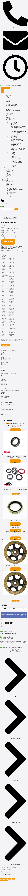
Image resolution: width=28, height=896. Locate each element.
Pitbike (8, 101)
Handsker (8, 174)
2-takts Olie (9, 108)
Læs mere (15, 494)
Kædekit (13, 151)
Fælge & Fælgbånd (16, 138)
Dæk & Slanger (15, 134)
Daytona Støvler (10, 173)
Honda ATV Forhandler (6, 412)
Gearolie (3, 379)
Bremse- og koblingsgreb (18, 126)
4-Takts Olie (9, 109)
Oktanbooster (10, 118)
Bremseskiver (15, 130)
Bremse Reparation (16, 127)
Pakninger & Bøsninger (17, 158)
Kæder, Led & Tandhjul (17, 149)
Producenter (12, 188)
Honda (4, 99)
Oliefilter (13, 157)
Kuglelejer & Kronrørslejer (18, 148)
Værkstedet (6, 180)
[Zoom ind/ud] (2, 879)
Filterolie (3, 377)
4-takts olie (3, 386)
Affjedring (14, 122)
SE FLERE (5, 345)
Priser (7, 183)
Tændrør (13, 165)
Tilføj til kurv (8, 241)
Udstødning (9, 170)
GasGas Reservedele (17, 139)
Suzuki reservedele (16, 162)
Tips (9, 194)
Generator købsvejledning (7, 409)
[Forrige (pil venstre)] (2, 880)
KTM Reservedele (16, 147)
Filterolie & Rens (10, 112)
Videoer (10, 193)
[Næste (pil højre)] (6, 880)
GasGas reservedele (5, 397)
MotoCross (14, 154)
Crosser (8, 100)
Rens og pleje (4, 388)
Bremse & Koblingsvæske (13, 110)
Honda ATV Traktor (5, 414)
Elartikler (13, 135)
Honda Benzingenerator (6, 407)
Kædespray (9, 116)
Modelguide (6, 179)
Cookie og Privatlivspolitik (15, 189)
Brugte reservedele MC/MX (18, 131)
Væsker (5, 106)
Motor (12, 156)
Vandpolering (12, 192)
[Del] (9, 879)
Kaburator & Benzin (16, 143)
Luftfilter (13, 152)
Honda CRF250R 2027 (12, 103)
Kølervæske (9, 117)
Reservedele (6, 121)
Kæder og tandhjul (5, 369)
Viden (10, 196)
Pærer (13, 160)
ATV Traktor (9, 98)
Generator (9, 95)
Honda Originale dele (12, 105)
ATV (7, 96)
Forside (3, 217)
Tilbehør (8, 175)
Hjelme (8, 171)
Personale (9, 184)
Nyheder (8, 191)
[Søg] (16, 209)
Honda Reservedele (5, 396)
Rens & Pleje (9, 119)
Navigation (9, 169)
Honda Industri (6, 94)
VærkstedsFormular (11, 181)
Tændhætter (14, 164)
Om (7, 185)
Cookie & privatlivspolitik (6, 869)
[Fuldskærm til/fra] (6, 879)
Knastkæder (14, 144)
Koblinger (14, 145)
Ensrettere (14, 136)
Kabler (13, 141)
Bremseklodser (15, 128)
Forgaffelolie (9, 113)
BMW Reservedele (16, 125)
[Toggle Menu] (2, 90)
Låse (12, 153)
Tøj (7, 178)
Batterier (13, 123)
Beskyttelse (9, 177)
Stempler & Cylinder (16, 161)
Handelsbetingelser (14, 187)
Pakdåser (3, 370)
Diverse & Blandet (16, 132)
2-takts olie (3, 375)
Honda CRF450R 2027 (12, 104)
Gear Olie (8, 114)
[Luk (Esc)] (13, 879)
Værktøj (13, 166)
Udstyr (4, 167)
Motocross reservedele (6, 402)
